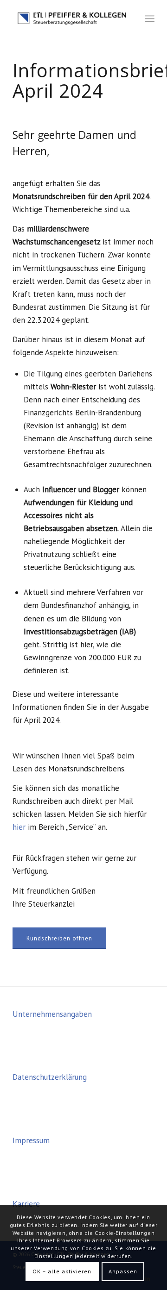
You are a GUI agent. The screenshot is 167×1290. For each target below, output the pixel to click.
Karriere (26, 1204)
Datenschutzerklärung (50, 1077)
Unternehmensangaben (52, 1014)
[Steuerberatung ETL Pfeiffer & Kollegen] (69, 18)
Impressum (31, 1140)
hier (19, 827)
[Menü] (149, 18)
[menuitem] (149, 18)
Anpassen (123, 1271)
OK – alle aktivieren (61, 1271)
